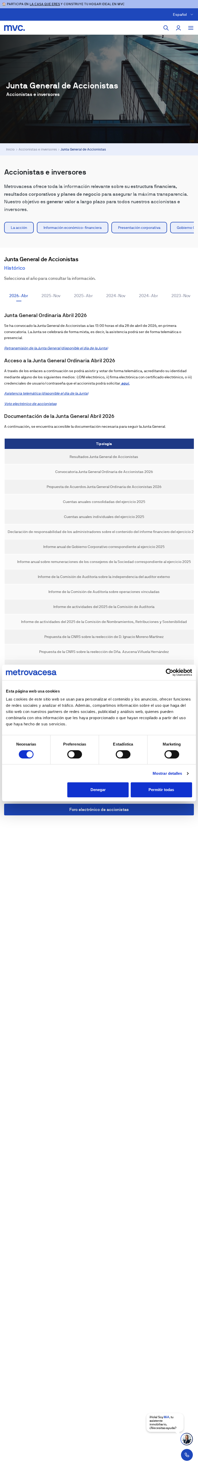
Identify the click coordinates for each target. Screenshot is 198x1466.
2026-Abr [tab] (18, 295)
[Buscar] (166, 28)
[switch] (74, 754)
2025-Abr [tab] (83, 295)
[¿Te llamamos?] (187, 1455)
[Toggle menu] (191, 28)
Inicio (10, 149)
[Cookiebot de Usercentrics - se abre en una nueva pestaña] (169, 672)
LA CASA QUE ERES (45, 4)
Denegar (98, 789)
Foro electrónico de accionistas (99, 809)
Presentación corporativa (139, 227)
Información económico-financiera (73, 227)
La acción (19, 227)
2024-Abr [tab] (148, 295)
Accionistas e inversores (38, 149)
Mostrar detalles (167, 773)
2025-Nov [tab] (51, 295)
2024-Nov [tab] (116, 295)
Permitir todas (161, 789)
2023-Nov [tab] (181, 295)
